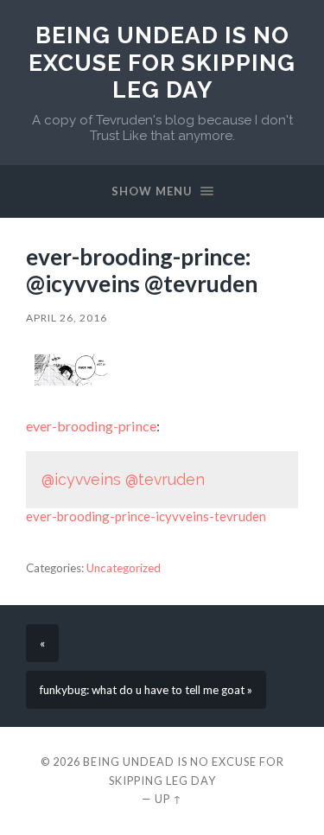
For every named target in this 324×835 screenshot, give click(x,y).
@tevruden (165, 479)
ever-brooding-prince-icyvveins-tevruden (146, 516)
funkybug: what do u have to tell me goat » (146, 690)
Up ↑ (168, 799)
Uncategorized (123, 568)
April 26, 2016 (66, 317)
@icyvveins (81, 479)
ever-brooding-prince (91, 426)
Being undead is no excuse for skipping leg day (162, 62)
